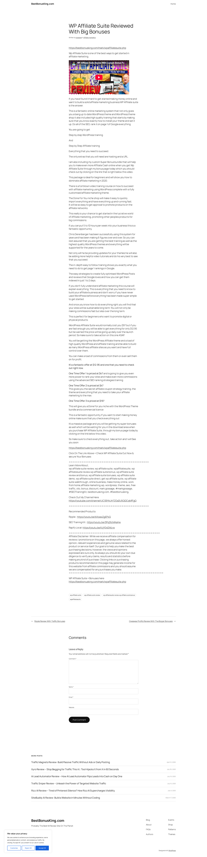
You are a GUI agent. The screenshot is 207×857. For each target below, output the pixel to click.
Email (71, 697)
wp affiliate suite (75, 595)
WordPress (172, 850)
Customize (14, 848)
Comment (72, 659)
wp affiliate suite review (92, 595)
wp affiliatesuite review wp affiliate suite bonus (119, 595)
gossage (79, 38)
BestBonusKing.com (42, 3)
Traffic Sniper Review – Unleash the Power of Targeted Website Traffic (68, 783)
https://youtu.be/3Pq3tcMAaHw (104, 522)
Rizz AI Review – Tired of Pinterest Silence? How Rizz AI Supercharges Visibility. (73, 790)
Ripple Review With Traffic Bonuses (49, 621)
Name (71, 687)
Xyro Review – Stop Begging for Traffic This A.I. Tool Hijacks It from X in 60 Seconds (75, 769)
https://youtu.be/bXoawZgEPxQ (94, 516)
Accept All (42, 848)
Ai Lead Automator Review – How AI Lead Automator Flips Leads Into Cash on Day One (76, 776)
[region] (28, 841)
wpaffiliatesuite (75, 599)
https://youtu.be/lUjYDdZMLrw (99, 527)
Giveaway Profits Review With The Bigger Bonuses (151, 621)
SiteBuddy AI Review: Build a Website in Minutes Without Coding (65, 797)
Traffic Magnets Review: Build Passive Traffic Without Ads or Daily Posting (70, 762)
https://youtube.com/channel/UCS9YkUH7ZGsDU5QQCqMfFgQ (102, 500)
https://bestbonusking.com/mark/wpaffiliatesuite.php (97, 47)
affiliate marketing (89, 38)
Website (71, 707)
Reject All (28, 848)
